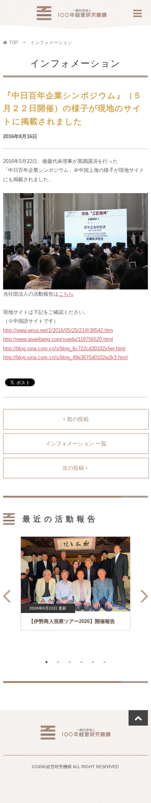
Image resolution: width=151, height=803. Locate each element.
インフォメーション (51, 42)
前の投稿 (78, 419)
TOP (13, 42)
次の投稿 (74, 468)
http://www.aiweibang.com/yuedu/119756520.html (58, 339)
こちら (66, 294)
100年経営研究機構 (71, 15)
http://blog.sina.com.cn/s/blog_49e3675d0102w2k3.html (65, 357)
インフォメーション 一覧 (75, 443)
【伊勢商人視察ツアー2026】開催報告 (72, 621)
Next (142, 592)
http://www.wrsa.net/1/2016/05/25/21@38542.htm (58, 330)
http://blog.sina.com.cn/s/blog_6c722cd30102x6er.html (64, 348)
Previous (4, 592)
